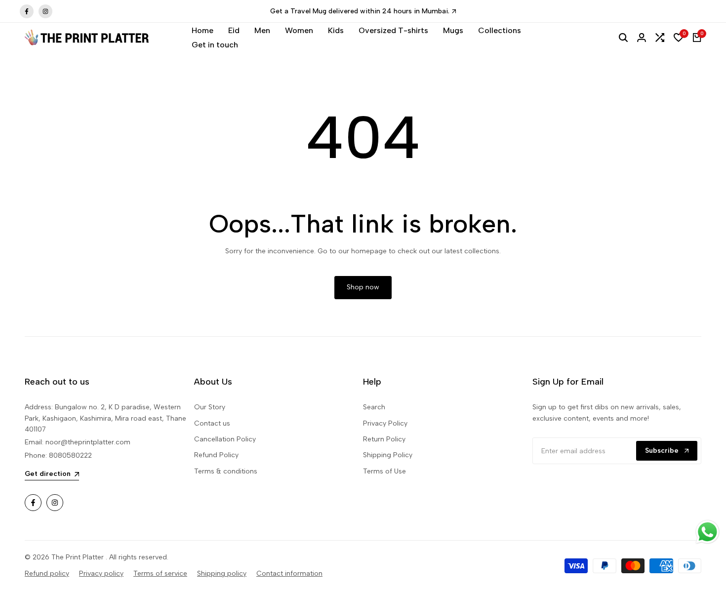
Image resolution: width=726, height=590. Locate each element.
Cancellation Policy (225, 439)
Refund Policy (216, 455)
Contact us (212, 423)
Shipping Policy (387, 455)
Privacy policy (101, 573)
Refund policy (47, 573)
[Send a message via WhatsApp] (707, 532)
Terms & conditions (225, 471)
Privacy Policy (385, 423)
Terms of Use (384, 471)
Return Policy (384, 439)
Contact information (289, 573)
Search (374, 407)
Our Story (209, 407)
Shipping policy (221, 573)
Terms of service (160, 573)
